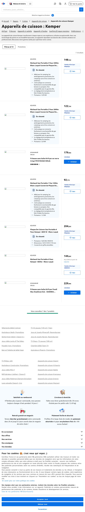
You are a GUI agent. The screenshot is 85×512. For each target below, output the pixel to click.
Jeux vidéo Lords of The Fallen (13, 341)
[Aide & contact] (55, 4)
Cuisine (25, 21)
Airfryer (4, 31)
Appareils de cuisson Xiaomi (48, 361)
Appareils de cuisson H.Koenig (49, 365)
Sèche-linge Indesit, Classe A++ (13, 337)
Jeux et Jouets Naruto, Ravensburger (44, 337)
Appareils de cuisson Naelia (48, 370)
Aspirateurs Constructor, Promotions (15, 365)
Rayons (15, 21)
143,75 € (66, 262)
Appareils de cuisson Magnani (49, 383)
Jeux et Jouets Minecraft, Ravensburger (45, 332)
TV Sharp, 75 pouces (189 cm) (41, 341)
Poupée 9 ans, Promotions (11, 345)
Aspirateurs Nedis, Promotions (13, 332)
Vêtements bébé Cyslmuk (11, 328)
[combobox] (42, 9)
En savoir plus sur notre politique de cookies (18, 481)
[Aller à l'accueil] (3, 4)
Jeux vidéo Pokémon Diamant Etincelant (16, 378)
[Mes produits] (60, 4)
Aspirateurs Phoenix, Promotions (43, 350)
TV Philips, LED (7, 361)
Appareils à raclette (25, 31)
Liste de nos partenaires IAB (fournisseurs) (17, 491)
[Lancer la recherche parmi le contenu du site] (81, 9)
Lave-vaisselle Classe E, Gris (12, 383)
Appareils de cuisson (39, 21)
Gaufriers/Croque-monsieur (59, 31)
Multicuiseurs (76, 31)
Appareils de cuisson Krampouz (49, 374)
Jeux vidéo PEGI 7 (8, 370)
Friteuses (12, 31)
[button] (30, 4)
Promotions (22, 47)
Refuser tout (42, 504)
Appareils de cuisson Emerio (48, 378)
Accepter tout (42, 499)
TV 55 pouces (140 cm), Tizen (41, 328)
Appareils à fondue (40, 31)
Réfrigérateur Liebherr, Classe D (13, 374)
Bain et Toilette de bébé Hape (13, 350)
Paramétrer (42, 509)
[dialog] (42, 480)
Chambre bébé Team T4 (39, 345)
